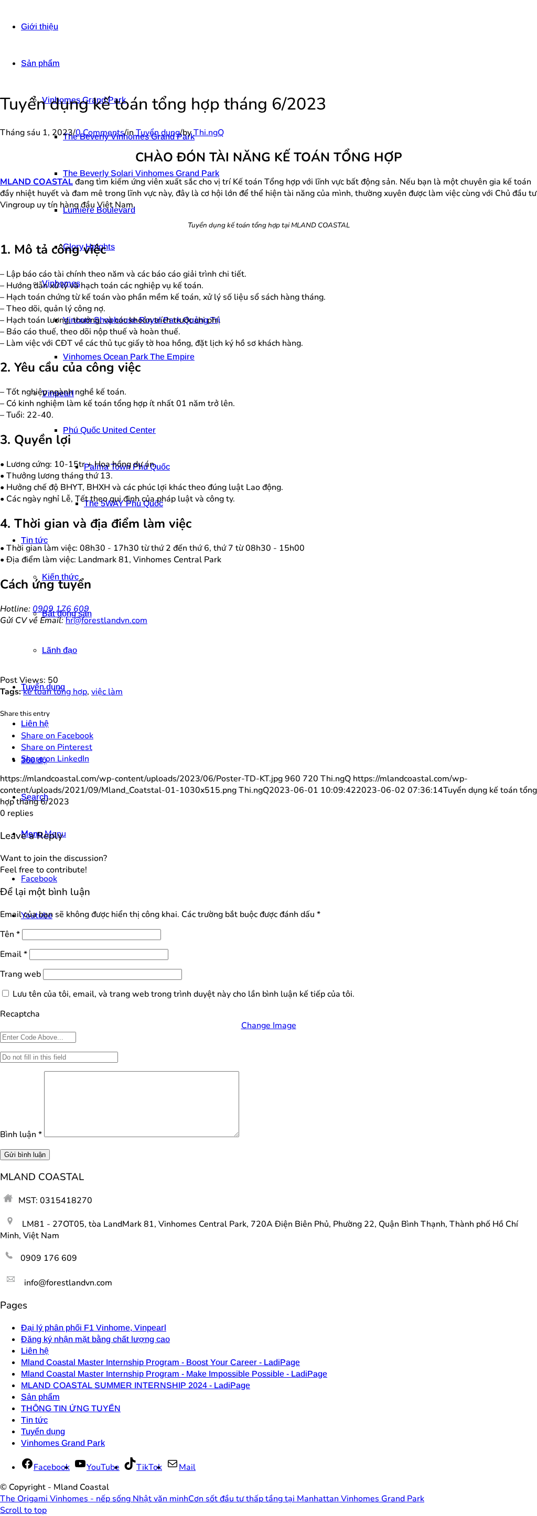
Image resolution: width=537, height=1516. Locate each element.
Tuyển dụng (158, 132)
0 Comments (100, 132)
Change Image (268, 1025)
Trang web (20, 974)
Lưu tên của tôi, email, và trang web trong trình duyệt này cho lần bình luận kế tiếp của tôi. (184, 994)
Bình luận (21, 1134)
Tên (10, 934)
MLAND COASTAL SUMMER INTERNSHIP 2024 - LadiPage (135, 1385)
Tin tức (34, 1419)
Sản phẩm (40, 1396)
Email (13, 954)
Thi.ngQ (209, 132)
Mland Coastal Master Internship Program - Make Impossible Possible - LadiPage (174, 1373)
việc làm (107, 691)
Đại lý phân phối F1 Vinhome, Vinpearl (93, 1327)
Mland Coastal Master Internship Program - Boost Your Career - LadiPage (160, 1362)
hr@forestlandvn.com (106, 620)
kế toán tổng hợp (55, 691)
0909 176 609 (61, 609)
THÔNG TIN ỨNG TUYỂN (71, 1408)
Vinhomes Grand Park (63, 1442)
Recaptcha (20, 1014)
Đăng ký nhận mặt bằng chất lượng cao (95, 1339)
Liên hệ (35, 1350)
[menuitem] (279, 26)
